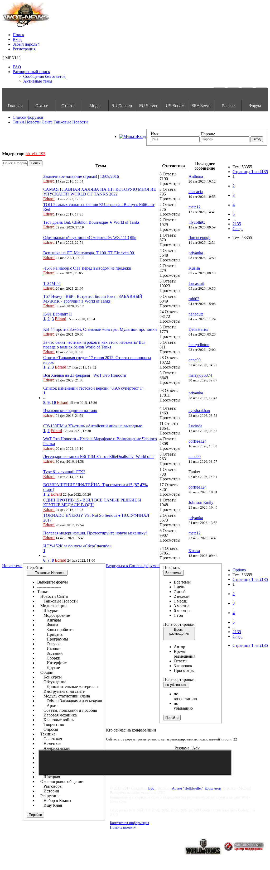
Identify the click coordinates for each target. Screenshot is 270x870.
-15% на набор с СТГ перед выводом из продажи (87, 268)
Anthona (196, 176)
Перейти (35, 815)
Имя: (155, 134)
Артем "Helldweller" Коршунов (196, 788)
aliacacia (196, 191)
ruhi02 (194, 299)
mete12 (195, 207)
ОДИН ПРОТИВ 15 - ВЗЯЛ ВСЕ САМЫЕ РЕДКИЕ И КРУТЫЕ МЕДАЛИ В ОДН (92, 502)
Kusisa (194, 268)
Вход (17, 39)
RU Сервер (122, 105)
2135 (237, 224)
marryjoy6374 (200, 375)
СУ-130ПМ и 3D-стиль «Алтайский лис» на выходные (92, 426)
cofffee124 (197, 441)
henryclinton (199, 344)
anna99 (195, 360)
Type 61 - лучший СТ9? (64, 472)
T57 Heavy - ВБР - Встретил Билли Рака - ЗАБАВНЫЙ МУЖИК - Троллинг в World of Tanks (92, 298)
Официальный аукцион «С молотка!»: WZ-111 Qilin (89, 237)
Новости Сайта (38, 122)
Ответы (68, 105)
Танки (18, 122)
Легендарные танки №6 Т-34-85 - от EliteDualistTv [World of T (98, 456)
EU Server (148, 105)
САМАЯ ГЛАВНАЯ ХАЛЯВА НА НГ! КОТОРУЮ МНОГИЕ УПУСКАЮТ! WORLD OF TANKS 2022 (99, 191)
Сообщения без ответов (44, 76)
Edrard (49, 181)
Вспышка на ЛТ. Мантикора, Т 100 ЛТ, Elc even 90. (89, 253)
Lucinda (195, 426)
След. (238, 228)
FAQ (17, 67)
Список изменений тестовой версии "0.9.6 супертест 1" (93, 388)
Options (239, 570)
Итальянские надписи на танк (70, 410)
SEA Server (201, 105)
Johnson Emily (201, 502)
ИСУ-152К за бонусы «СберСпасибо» (77, 546)
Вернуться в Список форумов (133, 565)
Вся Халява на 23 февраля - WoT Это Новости (84, 375)
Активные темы (37, 81)
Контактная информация (129, 823)
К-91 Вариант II (57, 314)
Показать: (172, 567)
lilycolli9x (197, 222)
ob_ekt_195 (35, 153)
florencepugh (199, 237)
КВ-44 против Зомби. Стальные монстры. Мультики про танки (100, 329)
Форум (255, 105)
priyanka (196, 253)
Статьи (41, 105)
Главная (15, 105)
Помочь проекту (123, 827)
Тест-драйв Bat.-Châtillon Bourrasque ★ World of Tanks (91, 222)
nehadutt (196, 314)
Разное (228, 105)
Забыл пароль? (26, 44)
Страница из (250, 171)
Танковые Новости (71, 122)
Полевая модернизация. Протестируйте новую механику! (95, 533)
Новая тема (12, 565)
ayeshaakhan (199, 410)
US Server (175, 105)
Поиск (18, 34)
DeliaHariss (198, 329)
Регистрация (24, 49)
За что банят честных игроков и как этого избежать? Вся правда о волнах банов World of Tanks (94, 344)
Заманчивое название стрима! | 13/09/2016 (81, 176)
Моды (95, 105)
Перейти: (35, 567)
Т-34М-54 (52, 283)
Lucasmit (196, 283)
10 (54, 402)
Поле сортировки (179, 624)
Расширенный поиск (31, 71)
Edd (151, 788)
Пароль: (208, 134)
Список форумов (28, 117)
